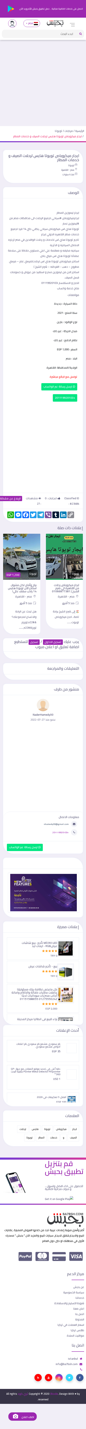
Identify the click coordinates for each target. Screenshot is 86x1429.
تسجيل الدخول (52, 642)
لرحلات (22, 1129)
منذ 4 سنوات (68, 174)
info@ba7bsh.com (67, 1364)
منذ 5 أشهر (68, 603)
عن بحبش (78, 1286)
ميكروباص (61, 1129)
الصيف (73, 1137)
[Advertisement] (43, 81)
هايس (35, 1129)
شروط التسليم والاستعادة (69, 1303)
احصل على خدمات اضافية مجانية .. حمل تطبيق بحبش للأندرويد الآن (51, 9)
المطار (41, 1137)
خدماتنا (80, 1297)
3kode (54, 1393)
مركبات (68, 130)
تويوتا (58, 130)
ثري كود (23, 1393)
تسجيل (34, 642)
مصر (30, 23)
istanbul (73, 1358)
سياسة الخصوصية (73, 1292)
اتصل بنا (79, 1313)
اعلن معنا (78, 1308)
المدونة (79, 1319)
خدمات (53, 1137)
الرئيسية (79, 130)
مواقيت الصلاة (75, 1335)
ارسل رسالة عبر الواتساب (58, 386)
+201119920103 (65, 397)
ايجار (74, 1129)
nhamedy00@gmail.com (56, 824)
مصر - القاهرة (67, 170)
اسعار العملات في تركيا (71, 1324)
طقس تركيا (77, 1330)
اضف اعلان (27, 1417)
